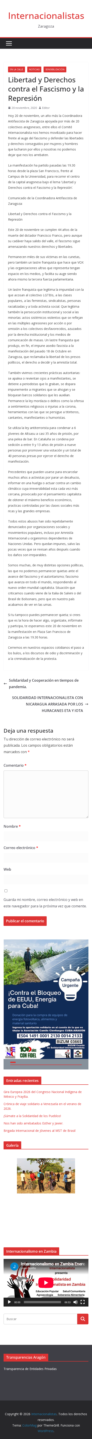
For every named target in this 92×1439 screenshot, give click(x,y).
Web (7, 869)
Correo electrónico (21, 847)
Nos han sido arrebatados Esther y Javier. (33, 1123)
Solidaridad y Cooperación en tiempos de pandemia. (44, 683)
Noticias (34, 69)
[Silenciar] (75, 1302)
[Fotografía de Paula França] (46, 1175)
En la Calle (16, 69)
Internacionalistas (46, 15)
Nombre (12, 826)
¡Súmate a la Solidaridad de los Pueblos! (32, 1116)
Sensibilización (55, 69)
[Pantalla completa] (82, 1302)
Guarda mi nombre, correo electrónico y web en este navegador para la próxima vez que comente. (45, 903)
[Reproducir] (9, 1302)
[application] (46, 1283)
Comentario (15, 765)
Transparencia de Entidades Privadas (30, 1369)
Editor (46, 108)
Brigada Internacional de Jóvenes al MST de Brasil (39, 1130)
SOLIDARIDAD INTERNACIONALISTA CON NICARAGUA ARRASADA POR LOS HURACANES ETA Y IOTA (47, 704)
